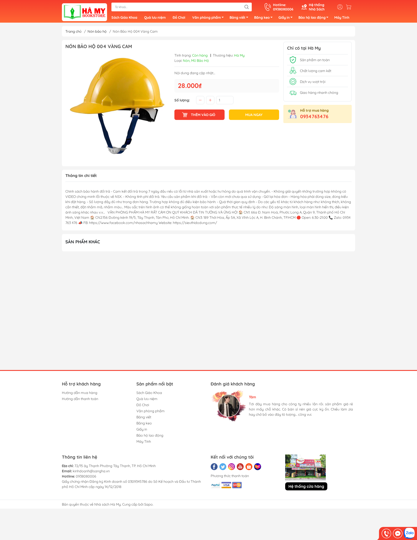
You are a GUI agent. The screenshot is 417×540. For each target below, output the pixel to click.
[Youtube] (240, 466)
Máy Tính (341, 17)
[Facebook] (214, 466)
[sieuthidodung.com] (84, 12)
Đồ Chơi (179, 17)
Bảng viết (237, 17)
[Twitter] (222, 466)
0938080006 (86, 476)
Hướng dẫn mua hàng (79, 392)
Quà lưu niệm (155, 17)
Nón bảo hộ (97, 31)
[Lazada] (257, 466)
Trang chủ (73, 31)
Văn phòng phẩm (206, 17)
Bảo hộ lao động (312, 17)
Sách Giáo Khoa (124, 17)
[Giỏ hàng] (349, 7)
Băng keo (262, 17)
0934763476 (314, 116)
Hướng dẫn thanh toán (80, 399)
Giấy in (284, 17)
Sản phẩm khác (82, 241)
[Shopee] (248, 466)
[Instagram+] (231, 466)
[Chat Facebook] (397, 533)
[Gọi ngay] (386, 533)
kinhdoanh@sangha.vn (91, 471)
